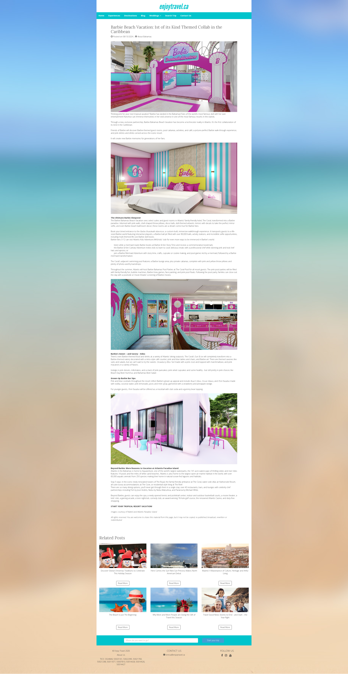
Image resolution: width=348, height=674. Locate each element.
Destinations (130, 15)
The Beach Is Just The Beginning (122, 614)
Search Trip (170, 15)
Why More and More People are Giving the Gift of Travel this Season (174, 616)
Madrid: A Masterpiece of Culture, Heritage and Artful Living (225, 572)
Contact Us (185, 15)
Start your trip (213, 640)
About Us (121, 655)
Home (101, 15)
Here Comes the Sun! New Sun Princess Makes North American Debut (174, 572)
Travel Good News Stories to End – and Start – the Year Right (225, 616)
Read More (123, 583)
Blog (143, 15)
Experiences (114, 15)
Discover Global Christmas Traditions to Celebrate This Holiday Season (123, 572)
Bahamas (147, 36)
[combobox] (161, 640)
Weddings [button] (154, 15)
